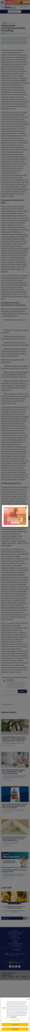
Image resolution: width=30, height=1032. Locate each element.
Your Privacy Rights (15, 1020)
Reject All (15, 1024)
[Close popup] (26, 507)
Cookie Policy (13, 1017)
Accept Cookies (15, 1029)
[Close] (28, 999)
